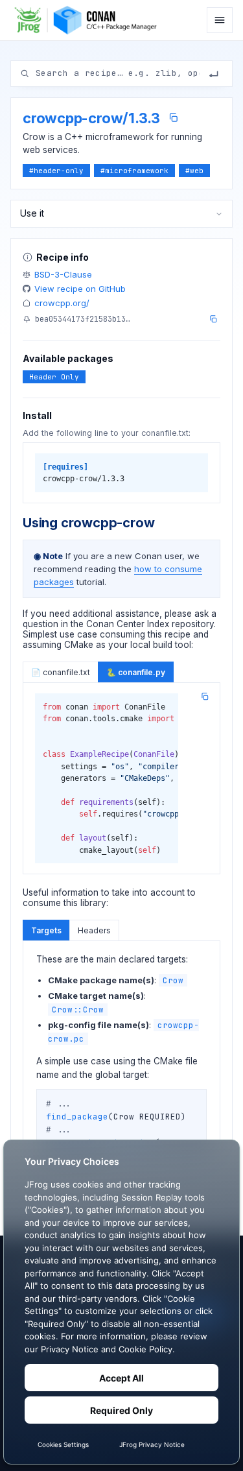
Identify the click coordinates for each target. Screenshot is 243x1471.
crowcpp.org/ (61, 303)
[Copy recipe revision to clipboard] (213, 319)
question (40, 624)
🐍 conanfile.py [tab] (135, 672)
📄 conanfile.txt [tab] (60, 672)
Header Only (54, 376)
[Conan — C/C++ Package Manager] (89, 20)
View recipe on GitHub (80, 288)
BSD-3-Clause (63, 274)
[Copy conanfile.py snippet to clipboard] (205, 696)
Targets (46, 930)
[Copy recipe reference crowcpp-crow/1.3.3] (173, 118)
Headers (94, 930)
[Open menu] (220, 20)
